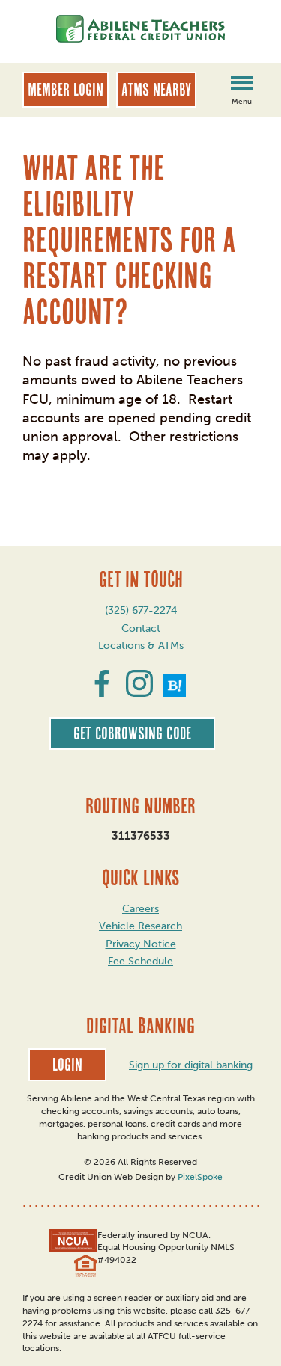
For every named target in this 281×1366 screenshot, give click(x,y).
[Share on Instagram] (139, 692)
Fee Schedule (140, 961)
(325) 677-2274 (141, 610)
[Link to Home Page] (140, 31)
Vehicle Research (140, 926)
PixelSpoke (200, 1177)
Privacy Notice (141, 944)
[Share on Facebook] (101, 692)
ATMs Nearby (156, 89)
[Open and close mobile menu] (242, 84)
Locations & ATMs (141, 645)
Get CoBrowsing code (132, 733)
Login (67, 1064)
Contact (140, 628)
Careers (140, 908)
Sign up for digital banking (191, 1065)
